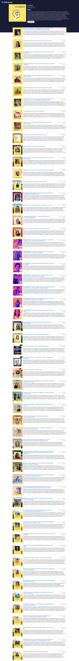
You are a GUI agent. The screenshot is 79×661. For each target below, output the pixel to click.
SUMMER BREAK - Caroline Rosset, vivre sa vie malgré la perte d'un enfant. (38, 311)
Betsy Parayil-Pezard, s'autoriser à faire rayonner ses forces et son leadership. (38, 534)
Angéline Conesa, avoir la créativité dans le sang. (34, 134)
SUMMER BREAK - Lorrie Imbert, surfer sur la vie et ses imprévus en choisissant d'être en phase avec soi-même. (38, 252)
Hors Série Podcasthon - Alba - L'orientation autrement (36, 346)
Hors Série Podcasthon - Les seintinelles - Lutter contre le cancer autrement (38, 358)
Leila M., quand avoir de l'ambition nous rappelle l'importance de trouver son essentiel (38, 593)
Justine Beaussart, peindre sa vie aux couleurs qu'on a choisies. (37, 87)
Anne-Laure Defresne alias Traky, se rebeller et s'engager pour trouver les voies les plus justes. (37, 428)
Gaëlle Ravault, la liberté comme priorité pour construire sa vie (37, 40)
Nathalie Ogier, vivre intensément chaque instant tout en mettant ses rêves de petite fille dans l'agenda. (38, 475)
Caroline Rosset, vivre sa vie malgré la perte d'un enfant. (36, 334)
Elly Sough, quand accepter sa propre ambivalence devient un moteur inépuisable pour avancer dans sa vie (37, 510)
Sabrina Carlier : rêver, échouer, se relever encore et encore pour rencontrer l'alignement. (38, 499)
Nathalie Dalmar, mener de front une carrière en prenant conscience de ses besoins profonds (39, 581)
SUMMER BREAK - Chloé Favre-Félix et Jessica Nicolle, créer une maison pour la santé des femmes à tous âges (38, 275)
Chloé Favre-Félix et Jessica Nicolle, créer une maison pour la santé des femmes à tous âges (38, 381)
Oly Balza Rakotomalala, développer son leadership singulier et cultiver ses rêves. (38, 76)
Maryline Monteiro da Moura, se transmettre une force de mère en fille (38, 628)
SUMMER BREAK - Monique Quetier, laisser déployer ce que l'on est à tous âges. (39, 264)
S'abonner (31, 21)
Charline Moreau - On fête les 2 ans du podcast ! (34, 146)
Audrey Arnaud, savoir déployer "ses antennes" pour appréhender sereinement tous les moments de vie (38, 522)
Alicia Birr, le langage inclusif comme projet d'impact (35, 651)
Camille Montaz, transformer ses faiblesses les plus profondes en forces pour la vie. (38, 393)
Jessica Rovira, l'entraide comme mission (32, 369)
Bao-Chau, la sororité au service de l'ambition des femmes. (36, 228)
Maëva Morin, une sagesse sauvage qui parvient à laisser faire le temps (38, 546)
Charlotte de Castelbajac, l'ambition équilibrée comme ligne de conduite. (37, 405)
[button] (28, 10)
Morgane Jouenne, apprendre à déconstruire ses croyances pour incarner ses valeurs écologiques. (38, 463)
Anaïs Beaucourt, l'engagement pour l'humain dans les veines (37, 205)
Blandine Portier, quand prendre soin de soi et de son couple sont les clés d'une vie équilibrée (39, 569)
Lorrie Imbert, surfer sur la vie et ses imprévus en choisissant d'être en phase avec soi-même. (38, 604)
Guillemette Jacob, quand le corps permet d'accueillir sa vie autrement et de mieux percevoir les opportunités (37, 616)
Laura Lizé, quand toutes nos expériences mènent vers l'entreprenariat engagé (35, 416)
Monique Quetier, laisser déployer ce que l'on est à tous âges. (37, 557)
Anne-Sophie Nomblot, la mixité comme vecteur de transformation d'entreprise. (38, 52)
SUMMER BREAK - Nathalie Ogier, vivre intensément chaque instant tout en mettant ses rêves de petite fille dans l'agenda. (39, 287)
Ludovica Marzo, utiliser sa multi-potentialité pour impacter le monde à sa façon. (37, 123)
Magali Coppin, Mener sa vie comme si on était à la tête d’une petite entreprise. (38, 64)
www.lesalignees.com (31, 7)
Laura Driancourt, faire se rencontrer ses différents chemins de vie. (38, 170)
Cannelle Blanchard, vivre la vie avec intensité (33, 111)
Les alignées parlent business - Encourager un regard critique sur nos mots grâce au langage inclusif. (38, 193)
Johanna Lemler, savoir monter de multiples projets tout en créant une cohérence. (38, 158)
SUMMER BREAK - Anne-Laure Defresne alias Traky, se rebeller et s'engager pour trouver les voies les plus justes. (38, 240)
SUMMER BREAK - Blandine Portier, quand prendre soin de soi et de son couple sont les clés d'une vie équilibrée (38, 299)
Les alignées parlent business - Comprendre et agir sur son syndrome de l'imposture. (36, 217)
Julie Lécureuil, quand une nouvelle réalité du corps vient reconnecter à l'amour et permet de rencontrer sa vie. (36, 440)
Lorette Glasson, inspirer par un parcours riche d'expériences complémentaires (37, 322)
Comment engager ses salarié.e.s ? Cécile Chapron (34, 181)
